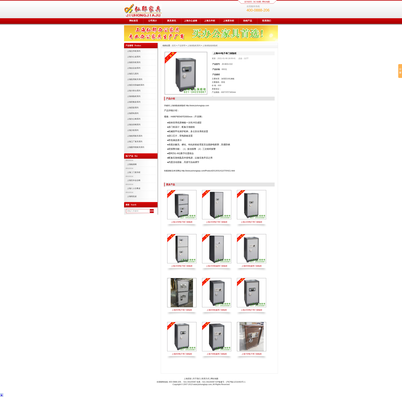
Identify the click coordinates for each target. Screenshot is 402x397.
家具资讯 (171, 20)
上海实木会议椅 (133, 180)
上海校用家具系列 (134, 136)
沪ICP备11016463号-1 (235, 382)
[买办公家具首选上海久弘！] (201, 40)
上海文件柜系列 (133, 51)
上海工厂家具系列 (134, 141)
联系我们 (266, 20)
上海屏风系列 (133, 113)
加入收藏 (257, 2)
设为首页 (248, 2)
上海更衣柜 (228, 20)
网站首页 (133, 20)
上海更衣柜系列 (133, 62)
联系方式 (205, 379)
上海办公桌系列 (133, 57)
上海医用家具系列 (134, 79)
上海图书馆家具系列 (135, 147)
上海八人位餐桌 (133, 188)
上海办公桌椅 (190, 20)
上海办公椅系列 (133, 119)
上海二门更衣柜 (133, 172)
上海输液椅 (132, 164)
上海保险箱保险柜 (210, 45)
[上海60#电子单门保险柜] (186, 73)
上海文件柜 (209, 20)
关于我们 (196, 379)
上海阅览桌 (132, 196)
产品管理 (181, 45)
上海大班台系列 (133, 91)
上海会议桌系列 (133, 68)
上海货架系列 (133, 108)
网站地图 (266, 2)
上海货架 (187, 379)
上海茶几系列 (133, 74)
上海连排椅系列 (133, 124)
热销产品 (247, 20)
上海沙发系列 (133, 130)
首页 (174, 45)
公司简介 (152, 20)
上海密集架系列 (133, 102)
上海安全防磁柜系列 (135, 85)
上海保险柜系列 (133, 96)
